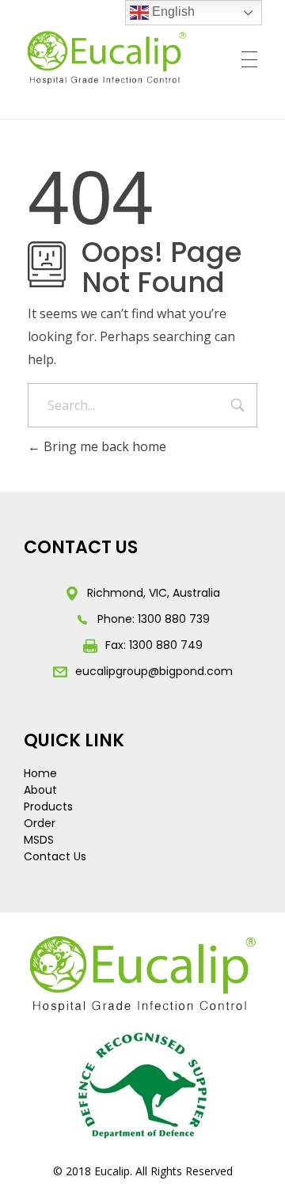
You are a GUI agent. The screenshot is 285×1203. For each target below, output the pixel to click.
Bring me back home (103, 446)
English (172, 11)
